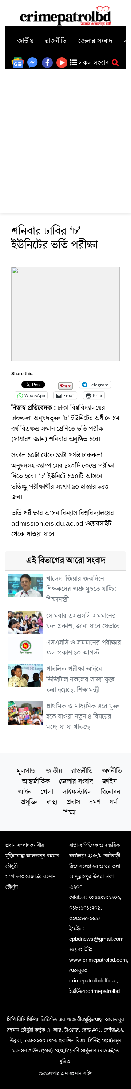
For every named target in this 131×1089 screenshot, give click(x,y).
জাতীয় (25, 41)
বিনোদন (110, 792)
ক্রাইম (109, 781)
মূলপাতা (27, 771)
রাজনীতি (56, 41)
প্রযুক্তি (29, 802)
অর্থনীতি (112, 771)
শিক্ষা (69, 812)
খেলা (47, 792)
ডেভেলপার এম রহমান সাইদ (66, 1073)
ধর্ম (113, 802)
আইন (25, 792)
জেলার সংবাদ (95, 41)
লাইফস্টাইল (77, 792)
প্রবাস (73, 802)
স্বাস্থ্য (51, 802)
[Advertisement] (65, 138)
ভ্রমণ (94, 802)
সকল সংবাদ (93, 63)
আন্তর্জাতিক (36, 781)
